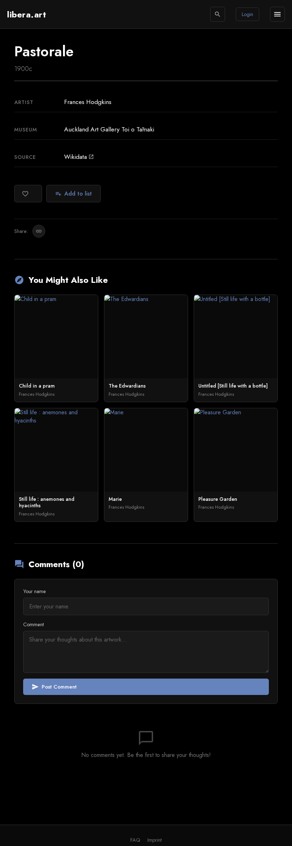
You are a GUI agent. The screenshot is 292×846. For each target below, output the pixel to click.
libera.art (26, 14)
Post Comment (54, 687)
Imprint (154, 840)
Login (247, 14)
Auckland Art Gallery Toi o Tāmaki (109, 129)
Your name (34, 591)
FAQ (135, 840)
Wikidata (79, 156)
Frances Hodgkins (87, 102)
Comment (33, 624)
